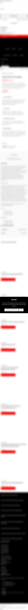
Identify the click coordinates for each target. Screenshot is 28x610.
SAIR (21, 309)
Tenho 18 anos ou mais (11, 309)
